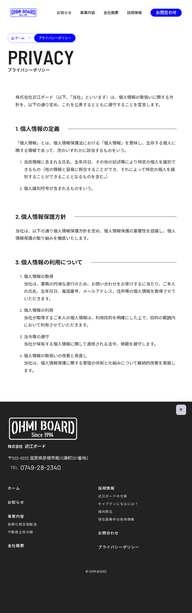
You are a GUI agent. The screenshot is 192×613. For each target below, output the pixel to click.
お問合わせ (166, 12)
